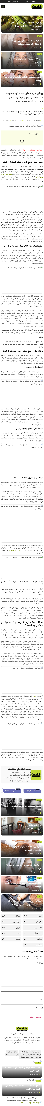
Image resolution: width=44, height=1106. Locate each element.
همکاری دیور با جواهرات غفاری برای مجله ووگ (22, 807)
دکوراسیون (38, 819)
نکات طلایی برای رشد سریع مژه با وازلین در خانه (23, 884)
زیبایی (39, 18)
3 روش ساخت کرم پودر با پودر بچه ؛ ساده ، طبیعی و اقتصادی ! (22, 848)
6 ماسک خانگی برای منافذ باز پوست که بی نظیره (23, 866)
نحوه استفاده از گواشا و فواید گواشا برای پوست (23, 78)
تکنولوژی (38, 1063)
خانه (41, 111)
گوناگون (39, 800)
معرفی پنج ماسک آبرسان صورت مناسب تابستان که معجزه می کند (23, 42)
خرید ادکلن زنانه (18, 1054)
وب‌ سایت (39, 1007)
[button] (3, 6)
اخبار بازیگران (24, 1051)
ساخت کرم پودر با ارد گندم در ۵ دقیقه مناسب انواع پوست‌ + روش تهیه (24, 903)
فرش (34, 696)
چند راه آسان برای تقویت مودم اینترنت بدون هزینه (22, 1069)
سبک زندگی (35, 111)
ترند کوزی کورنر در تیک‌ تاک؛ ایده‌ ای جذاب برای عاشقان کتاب (22, 827)
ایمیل (41, 999)
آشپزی (38, 1081)
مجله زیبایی (30, 1054)
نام (42, 990)
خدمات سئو (35, 1051)
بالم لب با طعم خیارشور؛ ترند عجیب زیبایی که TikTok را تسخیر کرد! (25, 24)
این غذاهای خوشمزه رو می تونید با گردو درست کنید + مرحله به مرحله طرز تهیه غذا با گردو (22, 1085)
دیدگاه (40, 963)
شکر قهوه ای (24, 1057)
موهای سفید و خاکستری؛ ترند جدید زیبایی (24, 60)
